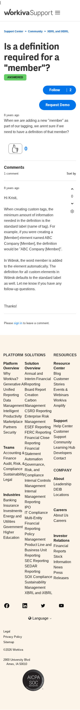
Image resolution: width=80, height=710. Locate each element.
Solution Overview (32, 366)
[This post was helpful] (15, 149)
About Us (61, 515)
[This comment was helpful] (72, 189)
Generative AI (14, 384)
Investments (12, 511)
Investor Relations (62, 538)
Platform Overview (11, 366)
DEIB (58, 489)
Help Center (63, 426)
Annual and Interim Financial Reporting (38, 379)
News (58, 567)
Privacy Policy (12, 636)
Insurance (11, 505)
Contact (60, 458)
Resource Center (62, 366)
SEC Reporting (37, 561)
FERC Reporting (38, 432)
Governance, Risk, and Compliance (35, 470)
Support (60, 421)
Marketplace (13, 422)
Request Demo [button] (58, 105)
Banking (9, 500)
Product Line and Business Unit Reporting (38, 550)
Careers (60, 510)
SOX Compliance (38, 577)
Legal (7, 480)
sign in (18, 323)
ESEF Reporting (38, 427)
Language (40, 618)
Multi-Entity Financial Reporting (33, 523)
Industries (11, 495)
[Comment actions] (72, 211)
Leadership (62, 484)
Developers (63, 453)
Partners (10, 427)
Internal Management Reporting (35, 496)
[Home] (28, 12)
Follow (54, 90)
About (59, 479)
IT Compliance (36, 512)
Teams (8, 447)
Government (13, 527)
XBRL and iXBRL (58, 31)
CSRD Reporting (38, 411)
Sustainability (14, 474)
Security (9, 432)
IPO (28, 507)
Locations (61, 495)
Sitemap (8, 642)
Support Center (13, 31)
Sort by (71, 173)
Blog (57, 373)
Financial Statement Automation (34, 454)
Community (35, 31)
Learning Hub (64, 447)
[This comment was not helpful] (72, 204)
